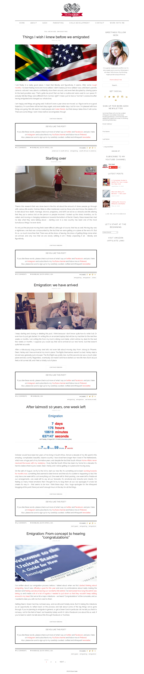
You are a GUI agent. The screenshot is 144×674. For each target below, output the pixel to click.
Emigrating (74, 151)
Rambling (35, 147)
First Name (106, 131)
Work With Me (117, 23)
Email (115, 100)
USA (51, 147)
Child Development (79, 23)
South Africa (44, 147)
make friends (60, 109)
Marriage (35, 650)
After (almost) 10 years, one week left (56, 407)
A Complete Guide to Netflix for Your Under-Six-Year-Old (120, 182)
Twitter (109, 96)
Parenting (58, 23)
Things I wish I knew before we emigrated (56, 37)
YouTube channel (58, 135)
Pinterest (83, 135)
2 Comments (21, 147)
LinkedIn (126, 96)
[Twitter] (90, 148)
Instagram (31, 135)
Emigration (86, 277)
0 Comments (21, 650)
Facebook (79, 132)
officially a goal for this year (45, 588)
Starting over (56, 158)
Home (22, 23)
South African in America (87, 151)
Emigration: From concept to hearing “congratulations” (56, 535)
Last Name (106, 139)
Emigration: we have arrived (56, 285)
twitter (68, 132)
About (33, 23)
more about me (116, 80)
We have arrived (90, 399)
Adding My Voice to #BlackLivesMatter (119, 203)
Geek (44, 23)
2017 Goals (74, 526)
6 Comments (21, 274)
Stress (94, 277)
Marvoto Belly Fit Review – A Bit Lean (119, 192)
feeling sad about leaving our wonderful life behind (45, 591)
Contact (99, 23)
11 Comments (22, 396)
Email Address (107, 124)
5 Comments (21, 523)
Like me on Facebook (116, 214)
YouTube (113, 96)
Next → (63, 662)
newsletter (86, 137)
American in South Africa (60, 151)
